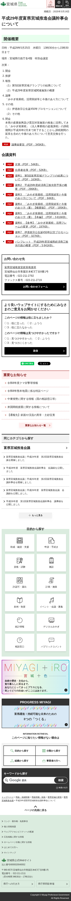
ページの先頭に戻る (35, 810)
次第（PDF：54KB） (27, 164)
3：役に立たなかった (20, 327)
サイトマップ (10, 853)
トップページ (8, 797)
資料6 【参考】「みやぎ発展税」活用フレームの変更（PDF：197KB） (41, 224)
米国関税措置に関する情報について (28, 407)
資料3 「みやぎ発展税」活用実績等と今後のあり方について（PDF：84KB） (41, 196)
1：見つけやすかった (20, 338)
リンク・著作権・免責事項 (16, 821)
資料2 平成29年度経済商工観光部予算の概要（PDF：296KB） (41, 187)
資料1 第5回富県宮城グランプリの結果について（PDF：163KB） (41, 177)
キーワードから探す (16, 773)
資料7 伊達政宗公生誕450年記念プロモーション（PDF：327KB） (42, 234)
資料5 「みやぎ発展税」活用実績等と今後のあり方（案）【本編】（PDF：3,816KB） (41, 215)
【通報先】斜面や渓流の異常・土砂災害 (31, 415)
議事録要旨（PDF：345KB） (28, 144)
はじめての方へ (11, 847)
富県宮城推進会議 (17, 448)
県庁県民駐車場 (46, 883)
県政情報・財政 (39, 797)
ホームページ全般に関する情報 (18, 842)
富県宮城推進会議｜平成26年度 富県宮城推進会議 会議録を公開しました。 (35, 492)
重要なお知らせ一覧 (35, 425)
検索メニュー (67, 4)
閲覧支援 (59, 4)
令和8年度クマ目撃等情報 (22, 382)
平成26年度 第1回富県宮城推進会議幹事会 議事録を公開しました (34, 503)
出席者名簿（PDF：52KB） (31, 170)
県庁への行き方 (11, 883)
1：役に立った (16, 323)
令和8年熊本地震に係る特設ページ (28, 390)
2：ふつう (36, 323)
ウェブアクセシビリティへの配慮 (19, 832)
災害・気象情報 (51, 4)
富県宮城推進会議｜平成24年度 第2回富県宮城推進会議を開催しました (34, 458)
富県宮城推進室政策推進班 (20, 267)
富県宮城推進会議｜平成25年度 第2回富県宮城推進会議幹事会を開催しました (34, 481)
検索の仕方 (63, 788)
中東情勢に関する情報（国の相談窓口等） (32, 398)
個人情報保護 (10, 826)
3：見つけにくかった (20, 342)
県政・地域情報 (23, 797)
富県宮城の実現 (55, 797)
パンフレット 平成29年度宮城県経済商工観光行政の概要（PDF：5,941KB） (41, 243)
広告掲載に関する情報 (14, 837)
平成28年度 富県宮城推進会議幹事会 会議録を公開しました (35, 470)
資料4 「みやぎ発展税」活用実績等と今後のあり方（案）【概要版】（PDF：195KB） (41, 206)
